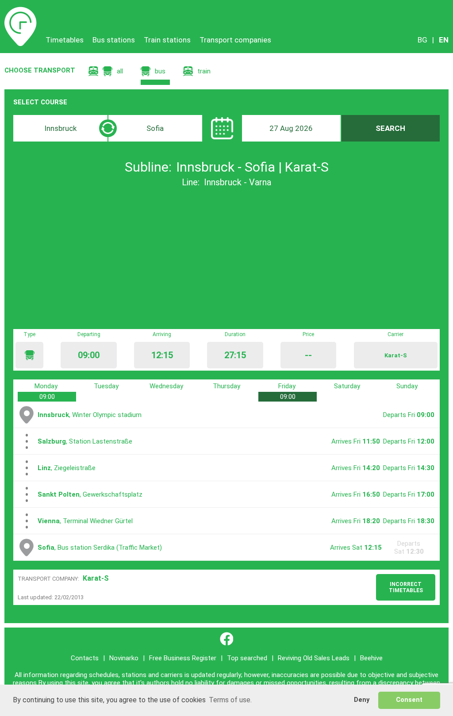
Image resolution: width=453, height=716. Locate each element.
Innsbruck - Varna (237, 182)
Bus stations (113, 39)
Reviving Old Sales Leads (313, 658)
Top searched (247, 658)
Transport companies (235, 39)
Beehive (371, 658)
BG (422, 39)
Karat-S (96, 578)
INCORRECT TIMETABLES (406, 587)
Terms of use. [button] (230, 700)
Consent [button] (409, 700)
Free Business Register (182, 658)
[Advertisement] (226, 258)
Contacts (85, 658)
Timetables (20, 11)
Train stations (167, 39)
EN (444, 39)
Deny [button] (361, 700)
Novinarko (123, 658)
